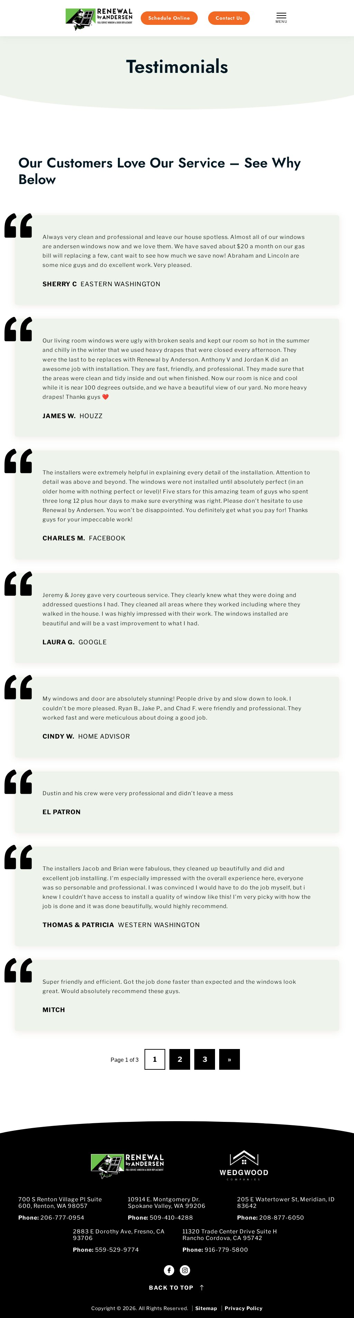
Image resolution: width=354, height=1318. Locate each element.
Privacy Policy (243, 1308)
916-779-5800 (227, 1250)
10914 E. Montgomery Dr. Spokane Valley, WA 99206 (167, 1202)
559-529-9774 (117, 1250)
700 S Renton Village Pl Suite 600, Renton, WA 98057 (60, 1202)
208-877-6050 (281, 1217)
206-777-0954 (62, 1217)
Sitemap (206, 1308)
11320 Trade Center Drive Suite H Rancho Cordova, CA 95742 (230, 1234)
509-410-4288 (171, 1217)
